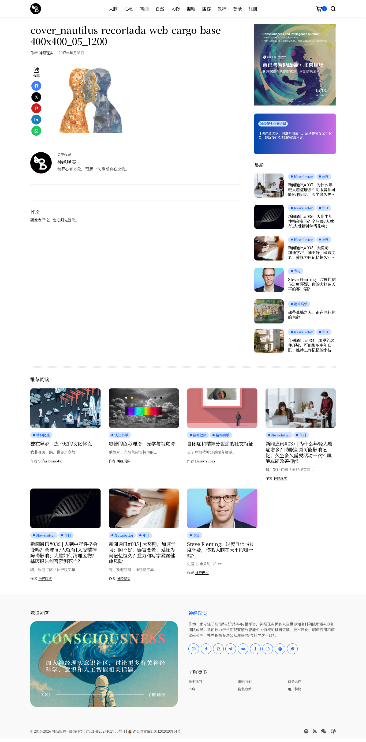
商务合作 (294, 681)
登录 (71, 220)
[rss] (315, 731)
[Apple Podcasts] (333, 731)
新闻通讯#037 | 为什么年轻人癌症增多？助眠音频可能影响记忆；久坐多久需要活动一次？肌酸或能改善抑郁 (311, 189)
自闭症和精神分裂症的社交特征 (220, 443)
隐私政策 (245, 688)
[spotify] (306, 731)
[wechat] (323, 731)
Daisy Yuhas (205, 461)
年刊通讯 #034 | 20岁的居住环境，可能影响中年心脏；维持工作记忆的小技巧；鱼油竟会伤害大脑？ (311, 345)
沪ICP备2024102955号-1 (105, 731)
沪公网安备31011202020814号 (156, 731)
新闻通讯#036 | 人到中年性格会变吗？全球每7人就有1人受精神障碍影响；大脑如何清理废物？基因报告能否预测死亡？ (311, 221)
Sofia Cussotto (50, 461)
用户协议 (294, 688)
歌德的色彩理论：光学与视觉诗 (142, 443)
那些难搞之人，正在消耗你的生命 (311, 314)
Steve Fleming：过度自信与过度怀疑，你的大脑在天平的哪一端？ (312, 284)
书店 (191, 688)
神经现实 (46, 53)
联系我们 (245, 681)
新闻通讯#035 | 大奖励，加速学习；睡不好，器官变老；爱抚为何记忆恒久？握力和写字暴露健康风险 (311, 252)
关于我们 (195, 681)
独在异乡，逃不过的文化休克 (61, 443)
